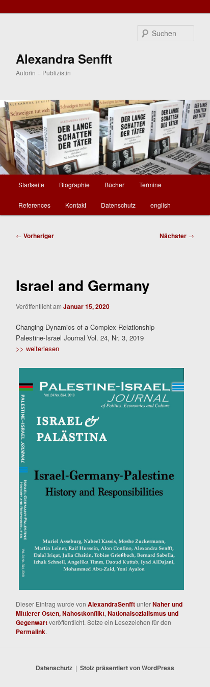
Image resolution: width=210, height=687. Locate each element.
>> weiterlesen (37, 348)
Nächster (177, 235)
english (160, 205)
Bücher (114, 184)
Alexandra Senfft (64, 58)
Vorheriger (35, 235)
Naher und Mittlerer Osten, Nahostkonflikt (99, 608)
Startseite (31, 184)
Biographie (74, 184)
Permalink (30, 631)
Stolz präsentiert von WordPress (127, 667)
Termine (150, 184)
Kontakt (75, 205)
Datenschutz (118, 205)
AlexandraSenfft (111, 604)
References (34, 205)
